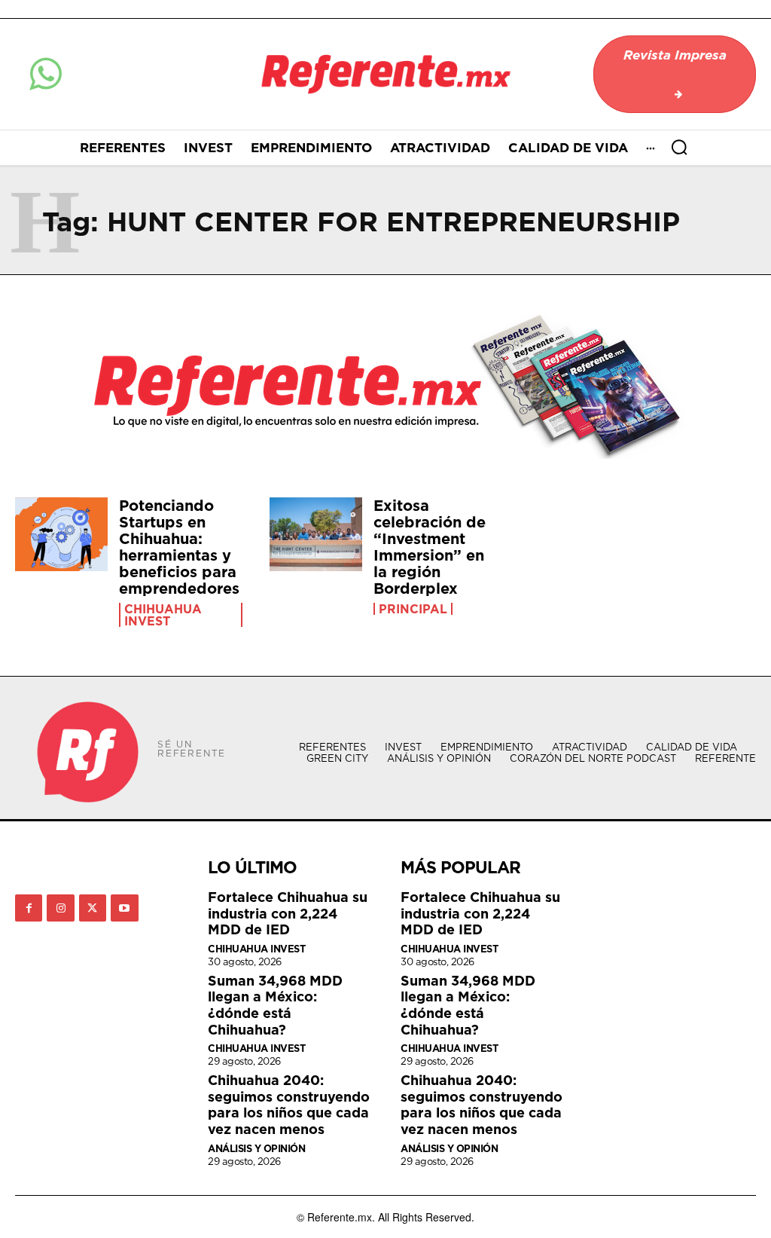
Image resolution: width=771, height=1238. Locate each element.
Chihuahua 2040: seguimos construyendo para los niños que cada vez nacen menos (289, 1105)
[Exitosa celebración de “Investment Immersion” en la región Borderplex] (316, 534)
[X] (92, 908)
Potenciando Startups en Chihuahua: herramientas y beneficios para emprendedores (179, 547)
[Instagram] (60, 908)
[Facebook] (28, 908)
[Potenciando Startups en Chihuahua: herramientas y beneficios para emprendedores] (61, 534)
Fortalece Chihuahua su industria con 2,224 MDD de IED (287, 913)
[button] (679, 147)
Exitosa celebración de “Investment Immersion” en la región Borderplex (429, 547)
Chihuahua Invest (163, 615)
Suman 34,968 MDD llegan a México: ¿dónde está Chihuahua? (275, 1005)
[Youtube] (124, 908)
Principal (413, 609)
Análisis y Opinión (256, 1148)
